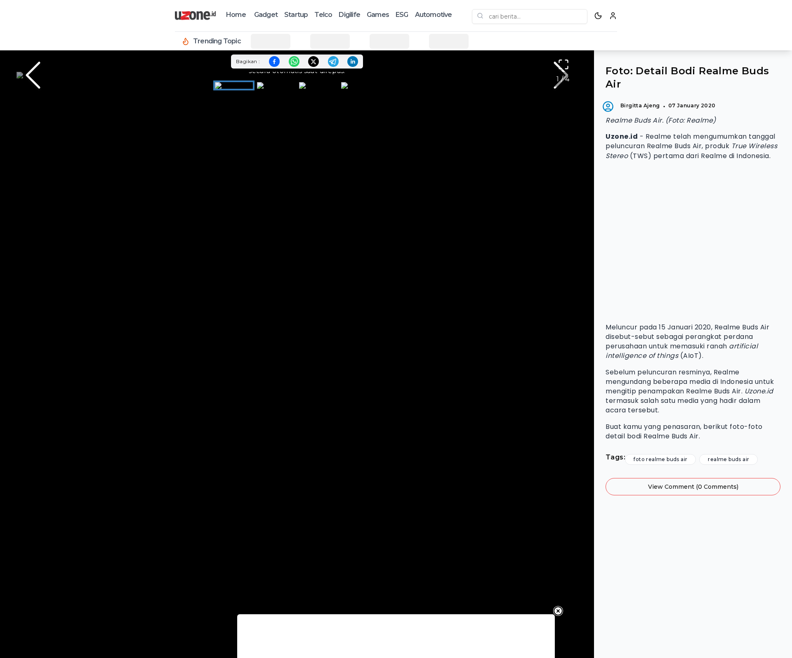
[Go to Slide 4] (360, 85)
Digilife (349, 15)
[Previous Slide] (33, 75)
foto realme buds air (660, 459)
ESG (402, 15)
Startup (296, 15)
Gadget (266, 15)
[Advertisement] (693, 241)
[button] (297, 75)
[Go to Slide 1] (234, 85)
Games (378, 15)
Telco (323, 15)
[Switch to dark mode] (598, 16)
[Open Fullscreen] (563, 64)
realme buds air (728, 459)
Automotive (433, 15)
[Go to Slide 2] (276, 85)
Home (236, 15)
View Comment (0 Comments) (693, 486)
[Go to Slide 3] (318, 85)
